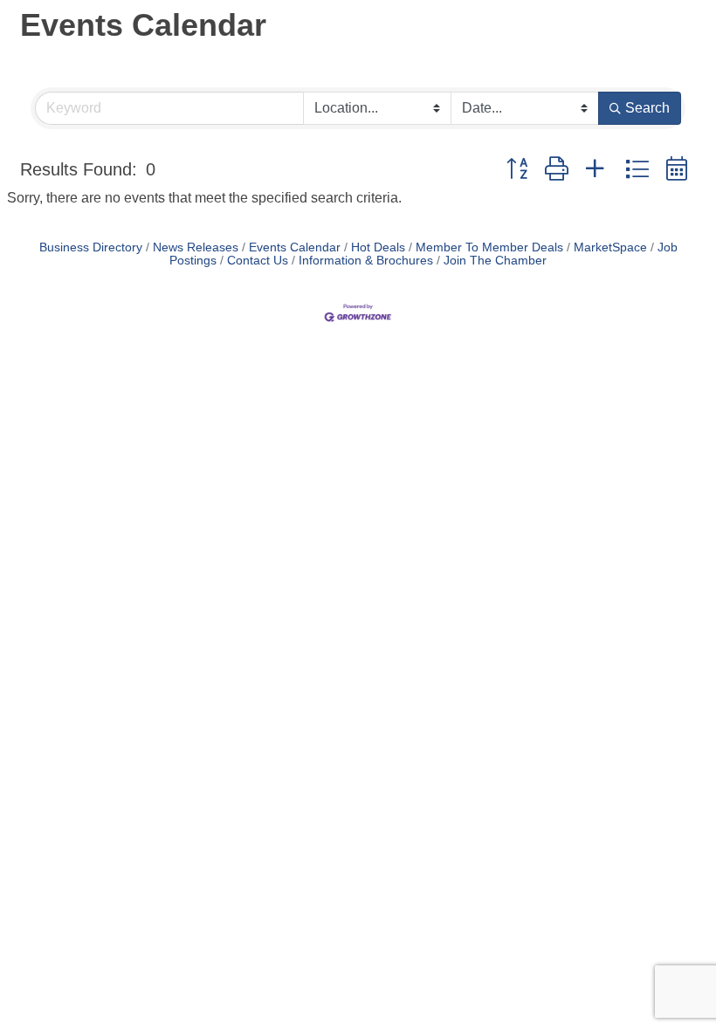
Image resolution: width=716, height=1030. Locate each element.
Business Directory (90, 247)
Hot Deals (378, 247)
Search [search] (647, 107)
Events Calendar (295, 247)
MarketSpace (610, 247)
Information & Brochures (366, 260)
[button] (517, 169)
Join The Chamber (495, 260)
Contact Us (257, 260)
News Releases (195, 247)
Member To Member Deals (489, 247)
